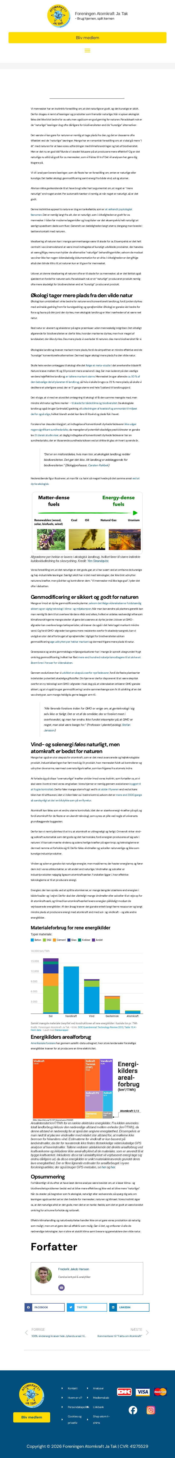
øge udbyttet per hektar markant (69, 641)
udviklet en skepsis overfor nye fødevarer (85, 673)
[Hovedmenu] (87, 50)
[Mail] (61, 1287)
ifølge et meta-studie (98, 365)
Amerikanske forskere (43, 1043)
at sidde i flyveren (108, 789)
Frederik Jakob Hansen (73, 1269)
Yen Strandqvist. (98, 561)
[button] (87, 37)
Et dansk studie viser (47, 435)
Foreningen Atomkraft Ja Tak (101, 13)
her (104, 1167)
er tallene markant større (80, 376)
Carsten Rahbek (98, 465)
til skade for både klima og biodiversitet (94, 403)
